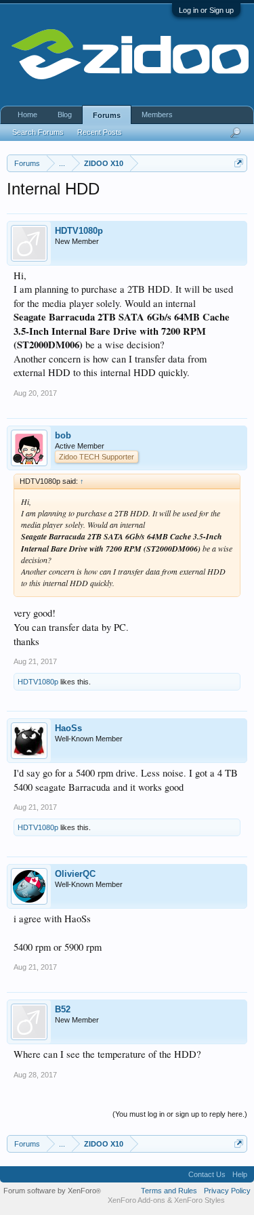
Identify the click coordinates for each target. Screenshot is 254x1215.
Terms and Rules (169, 1191)
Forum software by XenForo (52, 1191)
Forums (107, 115)
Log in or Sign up (206, 10)
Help (239, 1174)
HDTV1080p (79, 231)
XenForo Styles (199, 1200)
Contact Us (207, 1174)
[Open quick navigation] (238, 163)
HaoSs (68, 728)
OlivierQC (75, 874)
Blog (65, 114)
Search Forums (38, 132)
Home (27, 114)
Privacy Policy (227, 1191)
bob (63, 435)
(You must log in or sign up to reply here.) (179, 1114)
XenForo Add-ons (136, 1200)
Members (157, 114)
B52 (62, 1009)
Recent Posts (99, 132)
